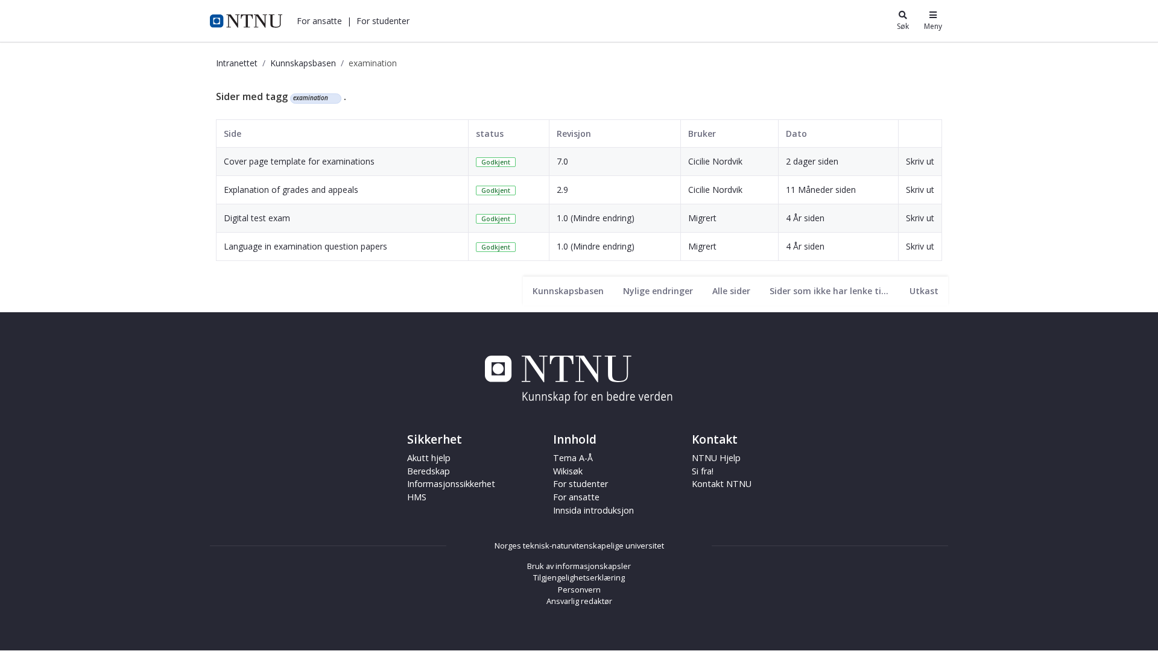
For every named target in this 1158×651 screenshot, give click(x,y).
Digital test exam (257, 218)
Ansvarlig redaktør (579, 601)
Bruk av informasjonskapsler (579, 566)
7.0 (562, 161)
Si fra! (702, 471)
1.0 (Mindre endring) (595, 218)
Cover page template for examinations (299, 161)
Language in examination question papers (305, 246)
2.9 (562, 189)
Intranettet (237, 63)
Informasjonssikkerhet (451, 483)
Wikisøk (568, 471)
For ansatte (576, 497)
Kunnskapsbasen (303, 63)
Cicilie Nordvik (715, 161)
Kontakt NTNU (721, 483)
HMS (416, 497)
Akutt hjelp (429, 458)
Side (232, 133)
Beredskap (428, 471)
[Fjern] (333, 98)
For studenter (580, 483)
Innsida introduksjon (593, 510)
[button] (319, 20)
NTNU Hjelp (716, 458)
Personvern (579, 589)
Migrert (702, 218)
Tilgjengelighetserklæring (579, 577)
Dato (796, 133)
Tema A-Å (573, 458)
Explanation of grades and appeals (291, 189)
